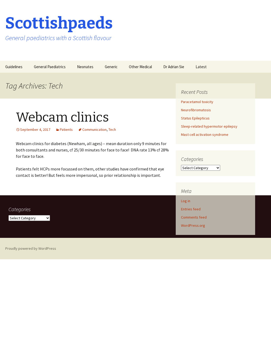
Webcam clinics (62, 117)
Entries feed (191, 209)
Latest (201, 66)
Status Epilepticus (195, 118)
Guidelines (13, 66)
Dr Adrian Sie (173, 66)
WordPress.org (193, 225)
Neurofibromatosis (196, 110)
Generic (111, 66)
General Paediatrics (50, 66)
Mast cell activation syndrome (204, 134)
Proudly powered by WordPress (30, 248)
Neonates (85, 66)
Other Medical (140, 66)
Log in (185, 200)
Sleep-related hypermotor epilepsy (209, 126)
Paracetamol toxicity (197, 101)
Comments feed (194, 217)
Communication (94, 129)
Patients (66, 129)
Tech (112, 129)
